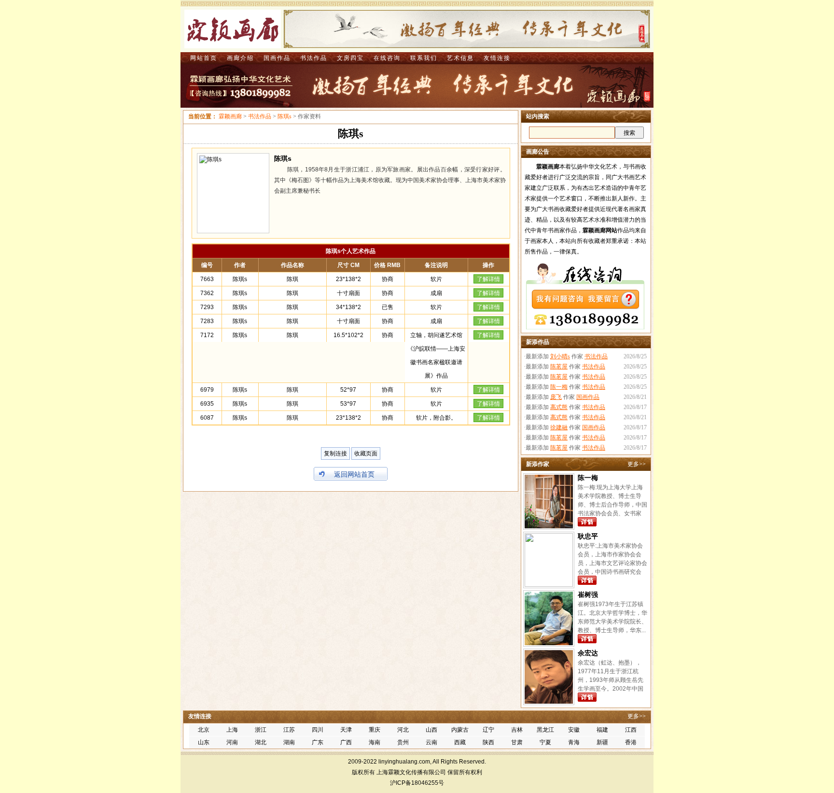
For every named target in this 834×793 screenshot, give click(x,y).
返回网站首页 (354, 474)
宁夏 (545, 742)
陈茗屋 (559, 366)
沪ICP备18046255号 (417, 782)
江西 (631, 729)
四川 (317, 729)
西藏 (460, 742)
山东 (203, 742)
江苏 (289, 729)
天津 (346, 729)
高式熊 (559, 407)
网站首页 (203, 58)
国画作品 (277, 58)
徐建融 (559, 427)
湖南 (289, 742)
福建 (602, 729)
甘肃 (517, 742)
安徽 (574, 729)
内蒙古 (460, 729)
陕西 (488, 742)
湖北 (260, 742)
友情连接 (497, 58)
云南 (431, 742)
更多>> (636, 464)
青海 (574, 742)
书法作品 (313, 58)
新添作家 (537, 464)
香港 (631, 742)
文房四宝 (350, 58)
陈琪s (285, 116)
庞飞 (556, 397)
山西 (431, 729)
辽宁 (488, 729)
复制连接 (335, 453)
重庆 (374, 729)
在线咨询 (387, 58)
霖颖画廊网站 (600, 230)
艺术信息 (460, 58)
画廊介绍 (240, 58)
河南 (232, 742)
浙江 (260, 729)
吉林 (517, 729)
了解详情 (488, 279)
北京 (203, 729)
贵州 (403, 742)
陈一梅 (559, 386)
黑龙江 (545, 729)
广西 (346, 742)
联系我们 (423, 58)
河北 (403, 729)
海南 (374, 742)
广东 (317, 742)
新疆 (602, 742)
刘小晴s (560, 356)
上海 (232, 729)
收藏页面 (365, 453)
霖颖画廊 (230, 116)
